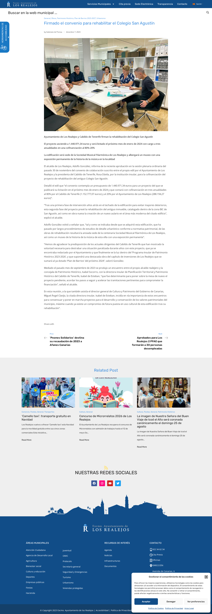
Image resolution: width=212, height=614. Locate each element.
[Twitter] (118, 483)
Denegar (171, 601)
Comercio (26, 412)
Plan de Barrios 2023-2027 (85, 18)
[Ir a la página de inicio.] (22, 4)
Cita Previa (157, 554)
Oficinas (156, 560)
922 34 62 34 (158, 549)
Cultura (82, 412)
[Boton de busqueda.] (208, 12)
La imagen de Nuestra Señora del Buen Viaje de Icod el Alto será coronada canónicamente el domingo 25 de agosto (163, 421)
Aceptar (146, 601)
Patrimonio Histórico (65, 18)
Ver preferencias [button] (196, 601)
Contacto (182, 4)
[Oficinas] (151, 560)
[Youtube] (110, 483)
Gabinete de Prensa (54, 32)
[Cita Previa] (151, 555)
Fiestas (33, 412)
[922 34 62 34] (151, 549)
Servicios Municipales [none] (99, 4)
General (47, 18)
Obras (53, 18)
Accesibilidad (102, 610)
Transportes (49, 412)
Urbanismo (101, 18)
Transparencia (165, 4)
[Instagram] (102, 483)
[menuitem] (101, 4)
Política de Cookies (156, 608)
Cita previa (125, 4)
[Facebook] (94, 483)
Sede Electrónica (144, 4)
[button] (206, 576)
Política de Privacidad (174, 608)
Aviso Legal (189, 608)
